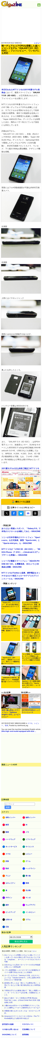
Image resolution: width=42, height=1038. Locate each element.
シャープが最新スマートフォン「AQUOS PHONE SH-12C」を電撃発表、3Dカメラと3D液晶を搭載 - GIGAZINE (20, 564)
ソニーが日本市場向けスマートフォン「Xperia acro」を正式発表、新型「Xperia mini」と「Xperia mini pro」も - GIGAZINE (21, 540)
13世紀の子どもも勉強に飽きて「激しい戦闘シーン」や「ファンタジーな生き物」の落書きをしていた (22, 992)
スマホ (30, 723)
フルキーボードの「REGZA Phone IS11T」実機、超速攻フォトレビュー (10, 629)
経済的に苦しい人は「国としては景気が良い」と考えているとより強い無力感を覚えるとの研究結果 (22, 985)
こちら (33, 951)
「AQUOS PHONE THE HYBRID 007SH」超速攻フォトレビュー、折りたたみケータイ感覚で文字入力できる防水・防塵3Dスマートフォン (31, 635)
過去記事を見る (21, 941)
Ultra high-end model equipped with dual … (18, 731)
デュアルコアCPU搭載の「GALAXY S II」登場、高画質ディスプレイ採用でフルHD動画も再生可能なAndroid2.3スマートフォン (31, 607)
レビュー (37, 43)
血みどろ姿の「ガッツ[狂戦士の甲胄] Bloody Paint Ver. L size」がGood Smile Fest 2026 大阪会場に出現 (22, 1000)
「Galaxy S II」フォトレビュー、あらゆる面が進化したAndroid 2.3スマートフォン (10, 605)
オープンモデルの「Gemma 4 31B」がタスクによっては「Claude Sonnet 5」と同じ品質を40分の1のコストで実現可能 (22, 977)
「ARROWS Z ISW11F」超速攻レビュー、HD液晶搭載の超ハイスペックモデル (10, 679)
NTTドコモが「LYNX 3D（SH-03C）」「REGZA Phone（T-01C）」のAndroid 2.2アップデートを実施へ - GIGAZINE (21, 552)
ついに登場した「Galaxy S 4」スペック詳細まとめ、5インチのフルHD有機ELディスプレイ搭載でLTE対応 (31, 657)
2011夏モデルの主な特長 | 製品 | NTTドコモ (20, 468)
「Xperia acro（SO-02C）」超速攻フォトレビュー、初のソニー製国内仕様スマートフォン (10, 660)
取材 (6, 725)
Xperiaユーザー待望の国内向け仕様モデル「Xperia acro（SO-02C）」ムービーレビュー (31, 684)
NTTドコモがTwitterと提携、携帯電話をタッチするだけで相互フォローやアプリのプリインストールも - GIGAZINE (21, 576)
